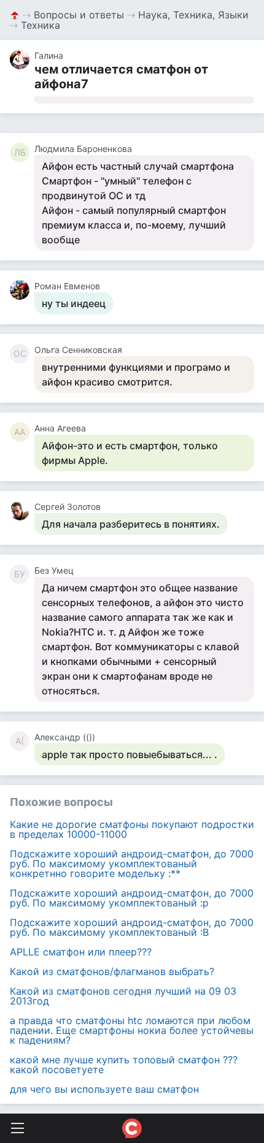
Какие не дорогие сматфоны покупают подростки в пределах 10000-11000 (132, 829)
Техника (40, 25)
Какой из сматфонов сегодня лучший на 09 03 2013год (123, 996)
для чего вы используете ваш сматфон (104, 1089)
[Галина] (22, 59)
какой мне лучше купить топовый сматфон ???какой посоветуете (124, 1065)
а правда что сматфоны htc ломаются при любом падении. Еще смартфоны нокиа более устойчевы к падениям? (132, 1030)
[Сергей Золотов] (22, 510)
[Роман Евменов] (22, 290)
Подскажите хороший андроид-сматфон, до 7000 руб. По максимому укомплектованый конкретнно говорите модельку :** (132, 863)
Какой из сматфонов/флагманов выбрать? (112, 971)
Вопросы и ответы (79, 15)
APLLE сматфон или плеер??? (81, 952)
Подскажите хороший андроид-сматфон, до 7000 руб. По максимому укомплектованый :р (132, 898)
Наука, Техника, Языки (193, 15)
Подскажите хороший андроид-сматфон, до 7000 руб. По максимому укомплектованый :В (132, 927)
